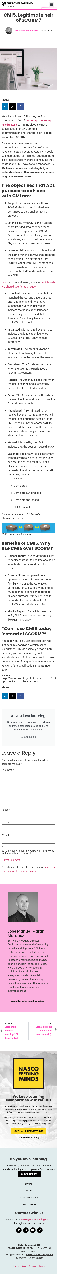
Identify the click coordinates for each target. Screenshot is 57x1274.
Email (5, 822)
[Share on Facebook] (20, 106)
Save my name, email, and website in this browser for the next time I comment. (28, 852)
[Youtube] (33, 1230)
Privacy (16, 1266)
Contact (42, 1266)
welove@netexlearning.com (35, 1219)
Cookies (32, 1266)
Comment (8, 770)
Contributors (29, 1197)
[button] (51, 4)
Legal (24, 1266)
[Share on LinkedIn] (5, 106)
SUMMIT (29, 1183)
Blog (29, 1190)
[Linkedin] (19, 1230)
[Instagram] (40, 1230)
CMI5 (5, 282)
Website (6, 835)
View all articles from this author (27, 1001)
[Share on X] (12, 106)
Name (6, 810)
